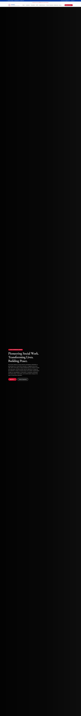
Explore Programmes (23, 379)
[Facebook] (71, 0)
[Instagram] (72, 0)
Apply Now (12, 379)
